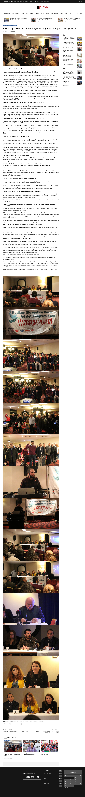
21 (72, 783)
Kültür (66, 13)
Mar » (68, 787)
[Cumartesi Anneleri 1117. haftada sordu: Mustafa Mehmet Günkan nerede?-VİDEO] (79, 66)
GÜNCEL (45, 778)
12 (67, 781)
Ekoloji (42, 13)
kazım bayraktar (41, 721)
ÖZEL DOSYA (16, 1)
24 (80, 783)
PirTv (38, 1)
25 (65, 785)
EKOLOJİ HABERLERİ (48, 786)
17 (80, 781)
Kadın (47, 13)
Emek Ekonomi (54, 13)
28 (72, 785)
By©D (81, 795)
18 (65, 783)
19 (67, 783)
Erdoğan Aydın (22, 721)
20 (70, 783)
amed (4, 25)
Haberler (41, 1)
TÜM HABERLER (25, 740)
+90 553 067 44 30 (31, 777)
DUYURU (34, 1)
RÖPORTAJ (22, 1)
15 (75, 781)
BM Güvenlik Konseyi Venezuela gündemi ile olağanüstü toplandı (16, 731)
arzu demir (14, 25)
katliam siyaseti (35, 721)
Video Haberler (24, 13)
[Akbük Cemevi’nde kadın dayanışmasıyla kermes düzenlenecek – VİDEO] (60, 20)
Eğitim (61, 13)
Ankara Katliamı (9, 25)
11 (65, 781)
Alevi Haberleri (16, 13)
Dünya (31, 13)
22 (75, 783)
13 (70, 781)
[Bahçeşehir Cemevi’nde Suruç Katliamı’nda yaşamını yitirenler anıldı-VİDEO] (13, 746)
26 (67, 785)
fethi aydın (26, 721)
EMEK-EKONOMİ (47, 781)
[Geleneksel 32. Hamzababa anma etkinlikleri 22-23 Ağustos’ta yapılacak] (79, 55)
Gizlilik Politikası (46, 1)
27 (70, 785)
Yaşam (37, 13)
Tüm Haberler (7, 13)
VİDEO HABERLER (47, 773)
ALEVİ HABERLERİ (7, 740)
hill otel (31, 721)
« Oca (65, 787)
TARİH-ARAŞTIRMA (28, 1)
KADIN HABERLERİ (47, 783)
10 (80, 779)
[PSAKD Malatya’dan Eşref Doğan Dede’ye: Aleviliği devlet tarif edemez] (6, 20)
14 (72, 781)
